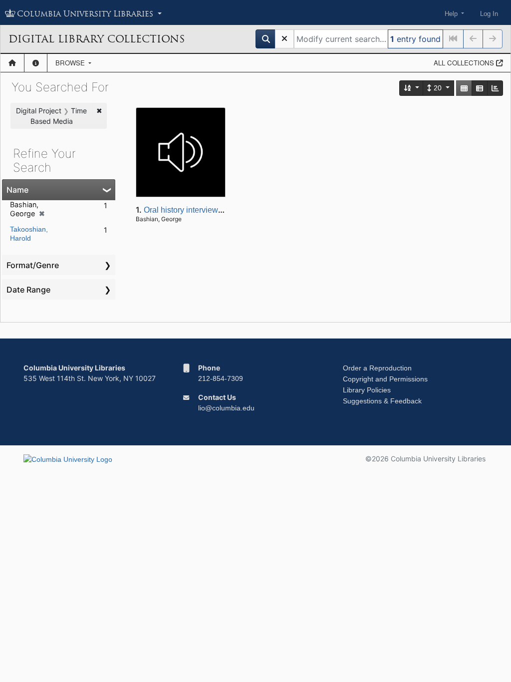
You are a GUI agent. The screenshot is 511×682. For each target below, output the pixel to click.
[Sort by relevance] (411, 88)
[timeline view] (495, 88)
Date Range (28, 290)
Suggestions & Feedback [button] (382, 401)
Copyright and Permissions (385, 379)
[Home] (12, 63)
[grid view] (464, 88)
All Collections (465, 62)
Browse (71, 62)
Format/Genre (32, 265)
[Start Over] (284, 38)
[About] (35, 63)
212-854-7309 (220, 378)
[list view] (480, 88)
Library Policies (367, 390)
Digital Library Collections (96, 39)
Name (17, 190)
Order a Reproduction (377, 368)
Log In (489, 13)
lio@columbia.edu (226, 408)
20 (438, 88)
